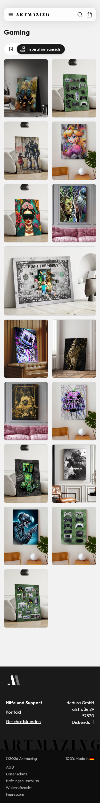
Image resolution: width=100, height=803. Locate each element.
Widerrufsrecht (19, 787)
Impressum (15, 794)
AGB (10, 767)
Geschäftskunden (23, 721)
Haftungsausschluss (22, 780)
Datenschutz (16, 774)
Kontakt (13, 712)
